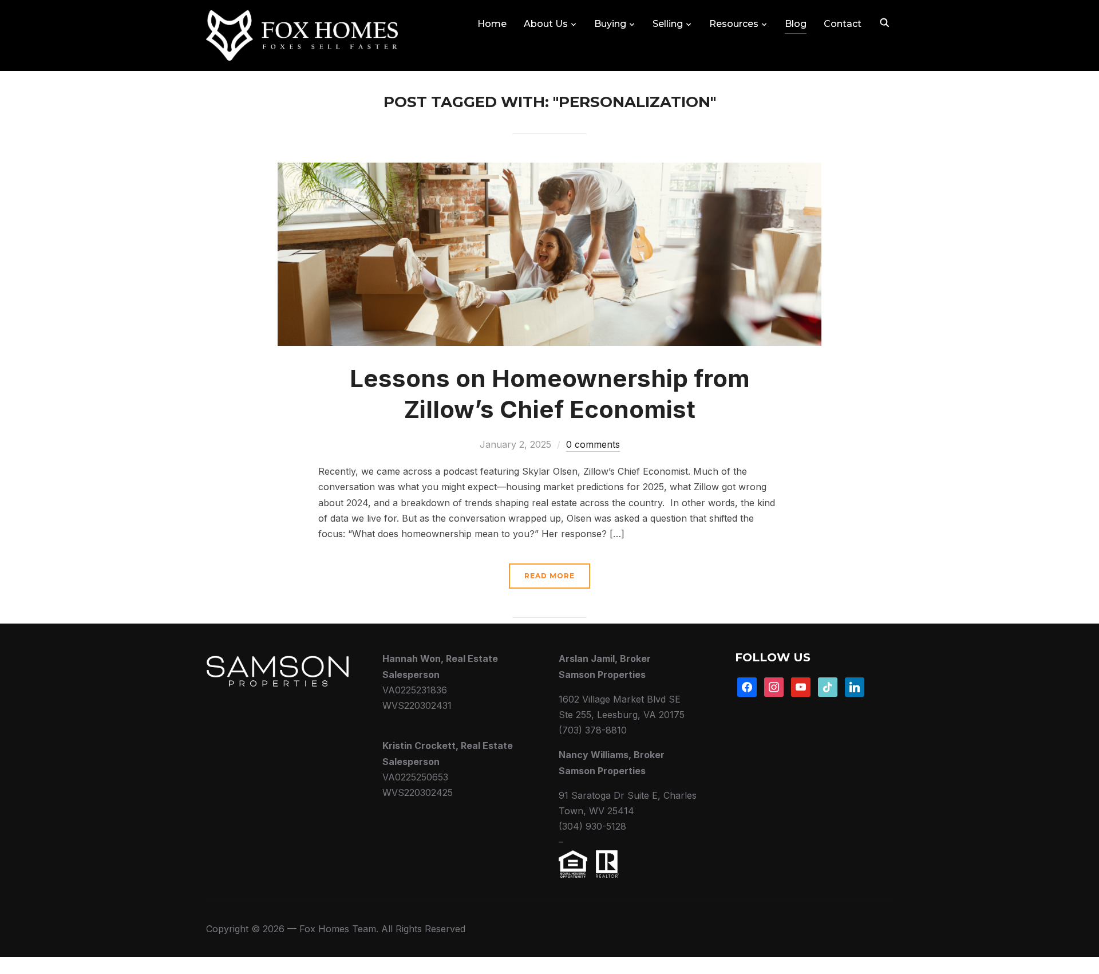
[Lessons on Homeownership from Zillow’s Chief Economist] (549, 170)
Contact (842, 23)
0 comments (593, 444)
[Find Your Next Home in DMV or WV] (277, 658)
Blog (796, 23)
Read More (549, 575)
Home (492, 23)
